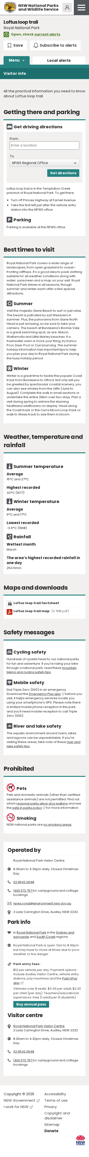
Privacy (50, 1106)
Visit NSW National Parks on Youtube (28, 1149)
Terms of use (56, 1100)
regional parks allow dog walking (42, 803)
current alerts (47, 34)
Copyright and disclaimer (57, 1116)
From (14, 139)
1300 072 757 (23, 890)
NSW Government (19, 1100)
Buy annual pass (31, 1004)
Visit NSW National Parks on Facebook (8, 1149)
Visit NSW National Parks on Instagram (18, 1149)
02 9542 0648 (23, 882)
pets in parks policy (27, 807)
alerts (59, 60)
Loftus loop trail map (41, 611)
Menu (14, 60)
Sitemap (52, 1124)
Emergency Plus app (45, 694)
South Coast (46, 936)
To (12, 156)
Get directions (63, 173)
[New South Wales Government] (80, 1140)
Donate (51, 1130)
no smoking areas (57, 824)
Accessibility (55, 1093)
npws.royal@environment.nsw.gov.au (42, 903)
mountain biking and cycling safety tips (42, 670)
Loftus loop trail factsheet (36, 603)
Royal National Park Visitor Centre (39, 1026)
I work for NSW (16, 1106)
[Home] (10, 7)
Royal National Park (31, 932)
